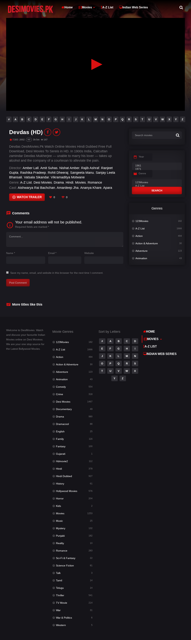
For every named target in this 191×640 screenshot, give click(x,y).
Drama (59, 182)
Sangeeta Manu (82, 172)
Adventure (141, 250)
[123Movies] (157, 182)
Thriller (60, 595)
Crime (59, 394)
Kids (58, 505)
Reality (60, 543)
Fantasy (60, 446)
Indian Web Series (135, 7)
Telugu (60, 587)
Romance (95, 182)
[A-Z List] (157, 186)
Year (141, 156)
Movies (87, 7)
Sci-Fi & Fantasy (65, 558)
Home (68, 7)
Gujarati (60, 453)
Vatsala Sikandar (36, 177)
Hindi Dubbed (64, 476)
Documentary (64, 409)
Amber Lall (31, 168)
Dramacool (62, 424)
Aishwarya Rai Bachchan (36, 188)
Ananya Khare (90, 188)
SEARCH (156, 190)
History (60, 483)
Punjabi (60, 535)
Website (89, 253)
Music (59, 520)
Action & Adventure (146, 243)
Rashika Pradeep (33, 172)
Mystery (60, 528)
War (58, 610)
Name (10, 253)
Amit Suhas (48, 168)
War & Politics (64, 617)
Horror (60, 498)
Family (60, 438)
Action (139, 235)
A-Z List (107, 7)
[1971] (157, 169)
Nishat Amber (69, 168)
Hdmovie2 (62, 461)
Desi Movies (43, 182)
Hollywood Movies (66, 491)
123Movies (141, 221)
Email (52, 253)
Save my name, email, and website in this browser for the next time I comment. (56, 272)
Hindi (69, 182)
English (60, 431)
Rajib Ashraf (90, 168)
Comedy (61, 386)
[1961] (157, 165)
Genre (142, 173)
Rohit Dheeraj (58, 172)
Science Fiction (65, 565)
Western (61, 625)
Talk (58, 572)
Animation (141, 258)
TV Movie (61, 602)
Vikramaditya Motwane (68, 177)
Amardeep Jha (68, 188)
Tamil (59, 580)
